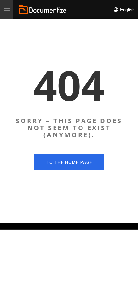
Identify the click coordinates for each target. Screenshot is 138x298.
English (127, 9)
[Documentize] (42, 9)
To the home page (69, 162)
